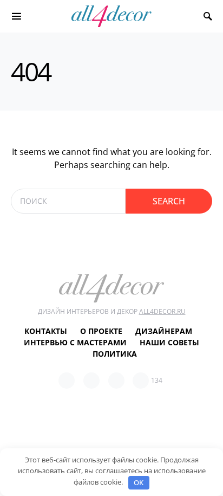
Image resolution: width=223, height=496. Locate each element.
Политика (115, 354)
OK (138, 482)
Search (169, 201)
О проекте (101, 331)
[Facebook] (66, 380)
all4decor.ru (162, 311)
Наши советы (169, 342)
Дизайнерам (163, 331)
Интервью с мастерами (75, 342)
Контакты (45, 331)
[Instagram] (116, 380)
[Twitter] (91, 380)
